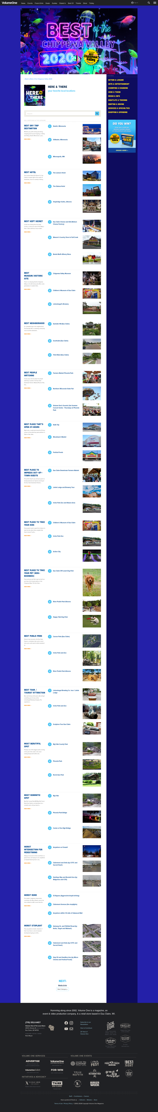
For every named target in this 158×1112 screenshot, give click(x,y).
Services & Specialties (119, 108)
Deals (48, 3)
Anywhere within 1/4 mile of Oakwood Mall (67, 913)
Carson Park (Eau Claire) (61, 637)
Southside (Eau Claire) (60, 341)
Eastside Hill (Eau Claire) (61, 324)
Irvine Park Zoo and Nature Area (64, 503)
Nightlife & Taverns (117, 100)
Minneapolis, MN (59, 157)
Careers (86, 1096)
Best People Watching (30, 374)
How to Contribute (86, 1028)
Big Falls (56, 796)
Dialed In (62, 3)
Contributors (78, 1096)
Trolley (91, 3)
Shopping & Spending (117, 112)
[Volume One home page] (11, 3)
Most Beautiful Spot (32, 745)
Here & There (114, 92)
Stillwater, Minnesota (60, 140)
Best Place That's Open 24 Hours (33, 425)
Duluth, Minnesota (59, 126)
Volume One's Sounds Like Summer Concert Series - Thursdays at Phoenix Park (66, 408)
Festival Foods (58, 452)
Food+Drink (39, 3)
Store (85, 3)
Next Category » (63, 989)
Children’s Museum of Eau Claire (64, 290)
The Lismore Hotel (59, 173)
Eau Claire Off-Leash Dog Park (63, 571)
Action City (57, 552)
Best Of (71, 3)
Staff (70, 1096)
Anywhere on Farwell (60, 847)
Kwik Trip (56, 425)
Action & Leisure (116, 80)
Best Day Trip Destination (31, 127)
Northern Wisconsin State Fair (63, 389)
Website (89, 1100)
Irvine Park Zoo (58, 536)
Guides (54, 3)
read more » (27, 139)
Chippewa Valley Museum (62, 274)
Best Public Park (33, 636)
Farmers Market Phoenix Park (63, 373)
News (23, 3)
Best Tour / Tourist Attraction (34, 691)
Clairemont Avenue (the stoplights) (65, 904)
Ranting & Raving (116, 104)
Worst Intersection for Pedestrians (33, 849)
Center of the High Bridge (62, 828)
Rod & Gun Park (58, 775)
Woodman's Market (59, 437)
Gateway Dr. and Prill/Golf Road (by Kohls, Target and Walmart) (65, 927)
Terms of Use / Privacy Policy (63, 1103)
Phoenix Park (57, 761)
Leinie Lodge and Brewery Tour (64, 487)
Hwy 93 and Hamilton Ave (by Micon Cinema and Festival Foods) (65, 958)
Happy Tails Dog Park (60, 617)
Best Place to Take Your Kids (34, 523)
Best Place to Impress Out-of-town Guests (33, 472)
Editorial (82, 1100)
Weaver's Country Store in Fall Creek (65, 237)
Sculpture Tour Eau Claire (61, 724)
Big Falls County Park (60, 744)
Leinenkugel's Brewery (61, 304)
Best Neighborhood (34, 323)
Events (30, 3)
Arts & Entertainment (118, 84)
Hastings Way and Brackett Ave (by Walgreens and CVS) (65, 878)
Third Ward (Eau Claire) (61, 355)
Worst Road (30, 895)
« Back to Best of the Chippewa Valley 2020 (38, 79)
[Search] (149, 2)
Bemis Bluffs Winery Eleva (62, 254)
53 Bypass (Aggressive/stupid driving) (66, 896)
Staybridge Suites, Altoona (62, 202)
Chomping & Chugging (118, 88)
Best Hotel (30, 172)
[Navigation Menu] (155, 2)
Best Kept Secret (33, 221)
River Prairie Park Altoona (62, 602)
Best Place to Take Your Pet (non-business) (34, 573)
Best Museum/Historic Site (33, 275)
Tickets (78, 3)
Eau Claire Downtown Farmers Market (66, 470)
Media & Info (62, 985)
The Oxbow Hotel (59, 186)
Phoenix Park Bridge (60, 813)
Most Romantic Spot (32, 796)
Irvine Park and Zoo (59, 653)
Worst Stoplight (33, 925)
